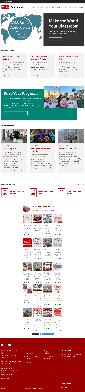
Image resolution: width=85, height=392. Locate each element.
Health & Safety (56, 7)
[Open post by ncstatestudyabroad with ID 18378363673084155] (47, 266)
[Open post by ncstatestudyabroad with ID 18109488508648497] (58, 312)
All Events (81, 184)
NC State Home (7, 1)
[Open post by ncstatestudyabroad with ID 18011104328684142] (58, 218)
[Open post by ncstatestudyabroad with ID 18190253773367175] (27, 218)
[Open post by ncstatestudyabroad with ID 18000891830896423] (47, 242)
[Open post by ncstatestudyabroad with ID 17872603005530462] (27, 312)
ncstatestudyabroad (27, 215)
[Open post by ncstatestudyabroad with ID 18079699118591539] (37, 242)
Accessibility (27, 388)
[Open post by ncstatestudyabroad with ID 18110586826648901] (27, 266)
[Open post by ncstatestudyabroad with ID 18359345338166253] (47, 289)
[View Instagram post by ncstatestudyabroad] (31, 222)
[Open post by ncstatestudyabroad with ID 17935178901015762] (37, 312)
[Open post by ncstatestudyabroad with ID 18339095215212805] (47, 312)
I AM (34, 7)
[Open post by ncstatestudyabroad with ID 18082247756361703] (47, 218)
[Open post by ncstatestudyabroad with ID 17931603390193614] (37, 266)
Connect (64, 7)
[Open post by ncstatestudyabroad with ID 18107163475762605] (58, 242)
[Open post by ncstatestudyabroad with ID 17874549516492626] (27, 289)
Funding (48, 7)
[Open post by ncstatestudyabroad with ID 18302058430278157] (58, 289)
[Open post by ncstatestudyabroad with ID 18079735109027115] (58, 266)
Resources (41, 388)
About (69, 7)
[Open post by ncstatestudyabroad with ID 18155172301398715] (37, 218)
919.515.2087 (5, 379)
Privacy (34, 388)
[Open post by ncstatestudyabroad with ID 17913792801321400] (27, 242)
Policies (28, 362)
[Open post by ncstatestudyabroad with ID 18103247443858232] (37, 289)
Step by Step (40, 7)
